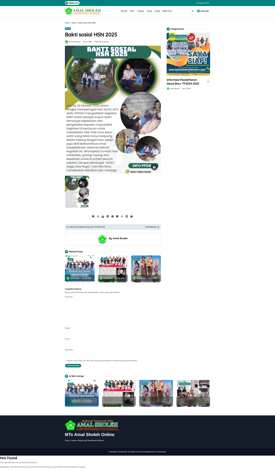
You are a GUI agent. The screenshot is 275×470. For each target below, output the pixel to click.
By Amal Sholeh (74, 42)
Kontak (157, 11)
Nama (68, 328)
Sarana (149, 11)
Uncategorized (185, 384)
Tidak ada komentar (101, 42)
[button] (208, 62)
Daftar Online (167, 11)
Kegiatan (141, 11)
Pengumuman (181, 36)
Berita (68, 28)
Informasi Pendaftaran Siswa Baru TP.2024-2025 (183, 81)
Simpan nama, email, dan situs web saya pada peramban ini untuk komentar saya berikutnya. (102, 361)
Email (67, 339)
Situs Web (69, 350)
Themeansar (161, 452)
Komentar (69, 297)
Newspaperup (148, 452)
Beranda (124, 11)
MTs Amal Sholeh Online (89, 434)
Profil (132, 11)
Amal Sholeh (120, 238)
